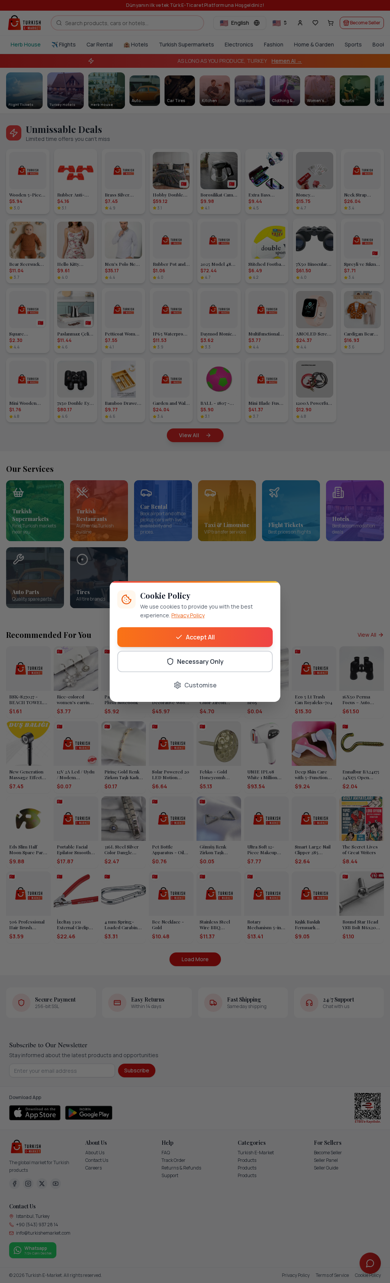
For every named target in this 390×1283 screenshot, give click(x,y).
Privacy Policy (188, 615)
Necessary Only (200, 661)
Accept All (200, 637)
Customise (200, 685)
